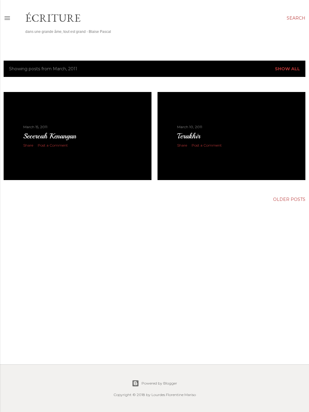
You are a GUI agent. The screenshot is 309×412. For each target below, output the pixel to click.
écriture (53, 18)
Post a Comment (53, 145)
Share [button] (28, 145)
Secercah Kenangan (49, 136)
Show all (287, 68)
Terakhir (188, 136)
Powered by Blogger (159, 383)
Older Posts (289, 199)
